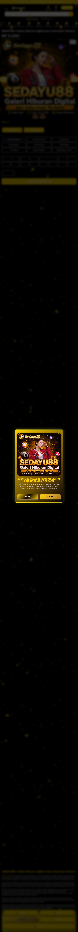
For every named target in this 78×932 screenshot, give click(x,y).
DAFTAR (50, 497)
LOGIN (27, 497)
